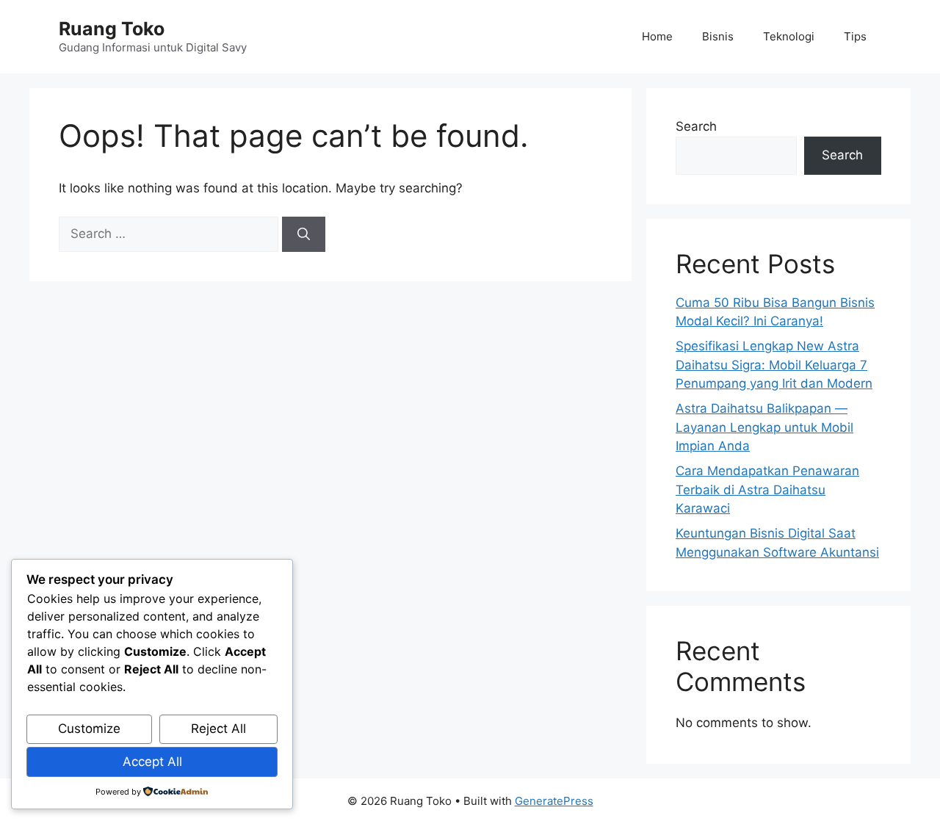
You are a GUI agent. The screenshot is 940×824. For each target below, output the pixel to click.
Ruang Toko (111, 29)
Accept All (152, 761)
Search (696, 126)
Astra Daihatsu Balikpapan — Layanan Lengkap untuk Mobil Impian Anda (764, 427)
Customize (89, 728)
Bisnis (718, 36)
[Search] (303, 234)
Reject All (218, 728)
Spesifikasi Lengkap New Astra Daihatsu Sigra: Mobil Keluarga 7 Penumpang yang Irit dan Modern (774, 365)
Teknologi (788, 36)
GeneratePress (554, 801)
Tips (855, 36)
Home (657, 36)
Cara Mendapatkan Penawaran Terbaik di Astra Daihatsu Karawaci (767, 489)
